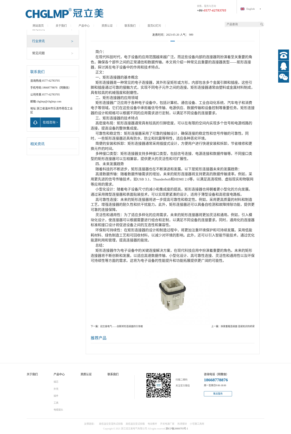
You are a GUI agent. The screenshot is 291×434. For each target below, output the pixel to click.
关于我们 (61, 25)
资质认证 (107, 25)
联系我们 (130, 25)
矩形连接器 (111, 77)
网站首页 (38, 25)
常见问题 (52, 53)
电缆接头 (58, 409)
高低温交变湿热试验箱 (111, 424)
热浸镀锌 (182, 424)
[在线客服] (283, 66)
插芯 (56, 382)
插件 (56, 396)
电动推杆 (152, 424)
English (250, 8)
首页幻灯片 (154, 25)
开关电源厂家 (167, 424)
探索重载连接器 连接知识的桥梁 (238, 326)
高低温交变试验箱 (135, 424)
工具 (56, 403)
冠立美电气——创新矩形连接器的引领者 (121, 326)
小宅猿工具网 (197, 424)
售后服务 (218, 393)
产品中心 (84, 25)
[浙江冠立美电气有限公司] (64, 12)
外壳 (56, 389)
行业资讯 (52, 41)
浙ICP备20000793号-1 (177, 428)
